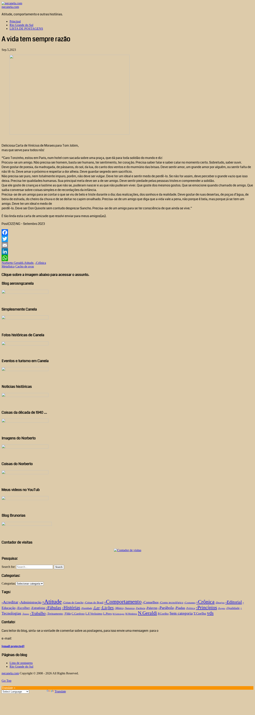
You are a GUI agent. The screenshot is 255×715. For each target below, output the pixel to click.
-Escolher (23, 608)
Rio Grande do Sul (21, 25)
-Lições (107, 607)
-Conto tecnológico (171, 602)
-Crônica (40, 262)
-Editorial (233, 601)
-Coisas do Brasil (93, 602)
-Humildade (86, 608)
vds (210, 613)
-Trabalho (38, 613)
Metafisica (8, 266)
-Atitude (28, 262)
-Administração (30, 602)
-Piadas (180, 608)
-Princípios (206, 607)
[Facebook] (127, 232)
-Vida (67, 613)
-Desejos (220, 602)
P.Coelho (163, 613)
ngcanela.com (10, 7)
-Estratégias (38, 608)
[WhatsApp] (127, 258)
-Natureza (129, 608)
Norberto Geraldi (12, 262)
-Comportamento (123, 602)
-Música (119, 608)
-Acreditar (10, 602)
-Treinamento (54, 613)
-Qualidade (233, 608)
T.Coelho (199, 613)
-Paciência (140, 608)
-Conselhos (150, 602)
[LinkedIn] (127, 251)
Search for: (8, 566)
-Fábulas (53, 607)
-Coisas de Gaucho (73, 602)
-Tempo (25, 614)
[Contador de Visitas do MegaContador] (127, 550)
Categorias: (9, 583)
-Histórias (71, 607)
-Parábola (166, 608)
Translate (60, 691)
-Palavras (151, 608)
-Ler (96, 607)
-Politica (190, 608)
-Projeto (221, 608)
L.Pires (107, 613)
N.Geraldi (147, 613)
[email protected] (13, 646)
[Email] (127, 245)
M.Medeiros (131, 613)
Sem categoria (181, 613)
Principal (15, 21)
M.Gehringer (119, 614)
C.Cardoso (78, 613)
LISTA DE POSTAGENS (26, 28)
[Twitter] (127, 239)
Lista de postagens (21, 663)
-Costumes (189, 602)
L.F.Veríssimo (93, 613)
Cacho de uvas (24, 266)
